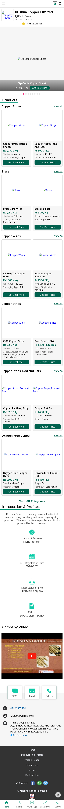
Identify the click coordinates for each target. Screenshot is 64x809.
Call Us (49, 696)
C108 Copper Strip (13, 341)
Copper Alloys (11, 106)
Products (9, 100)
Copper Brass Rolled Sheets (15, 145)
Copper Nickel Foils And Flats (46, 145)
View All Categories (32, 501)
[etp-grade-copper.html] (32, 59)
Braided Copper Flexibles (44, 275)
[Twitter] (45, 782)
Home (32, 749)
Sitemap (32, 770)
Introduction (21, 506)
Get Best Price (16, 162)
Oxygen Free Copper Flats (15, 474)
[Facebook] (32, 782)
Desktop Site (32, 775)
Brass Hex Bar (42, 208)
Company (15, 627)
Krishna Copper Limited (34, 12)
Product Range (32, 759)
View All (58, 106)
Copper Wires (11, 236)
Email (32, 696)
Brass (5, 171)
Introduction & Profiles (32, 754)
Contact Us (32, 765)
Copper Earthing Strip (16, 408)
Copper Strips (11, 304)
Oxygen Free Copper (16, 435)
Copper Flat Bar (44, 408)
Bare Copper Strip (45, 341)
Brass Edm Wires (12, 208)
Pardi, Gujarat (25, 16)
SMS (14, 696)
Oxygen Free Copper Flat (46, 474)
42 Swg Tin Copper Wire (14, 275)
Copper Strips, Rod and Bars (21, 371)
